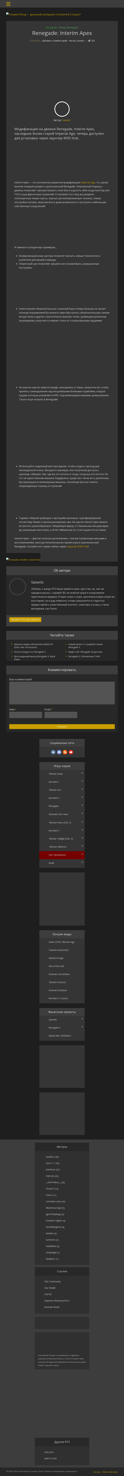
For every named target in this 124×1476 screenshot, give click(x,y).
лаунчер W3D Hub (77, 546)
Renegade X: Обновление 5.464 (84, 656)
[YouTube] (71, 752)
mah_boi (50, 1175)
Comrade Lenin (53, 1201)
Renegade (51, 27)
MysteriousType (54, 1207)
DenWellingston (53, 1226)
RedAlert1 (50, 1258)
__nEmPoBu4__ (53, 1182)
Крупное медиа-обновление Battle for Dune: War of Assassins (33, 646)
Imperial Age (88, 182)
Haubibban (51, 1246)
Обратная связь (110, 1472)
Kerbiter (50, 1233)
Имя (12, 709)
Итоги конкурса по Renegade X (30, 651)
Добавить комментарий (54, 40)
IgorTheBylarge (53, 1214)
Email (48, 709)
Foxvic (49, 1195)
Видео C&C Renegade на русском (85, 651)
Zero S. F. (50, 1163)
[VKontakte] (53, 752)
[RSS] (65, 752)
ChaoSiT (50, 1188)
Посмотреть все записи (25, 619)
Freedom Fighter (54, 1220)
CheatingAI (51, 1252)
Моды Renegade (68, 27)
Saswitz (80, 40)
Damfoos (50, 1169)
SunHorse (50, 1239)
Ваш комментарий (20, 679)
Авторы (97, 1472)
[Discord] (59, 752)
